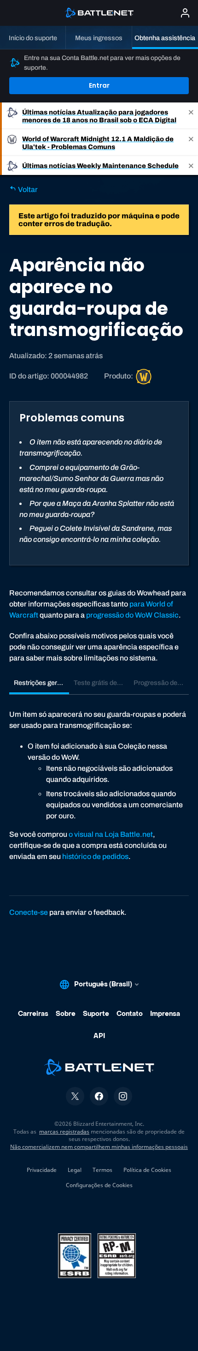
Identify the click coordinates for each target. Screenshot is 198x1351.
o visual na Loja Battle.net (111, 834)
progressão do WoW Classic (132, 615)
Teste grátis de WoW (101, 682)
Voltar (27, 189)
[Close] (191, 115)
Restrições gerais (40, 682)
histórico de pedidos (95, 856)
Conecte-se (28, 912)
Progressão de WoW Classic (161, 682)
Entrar (99, 85)
